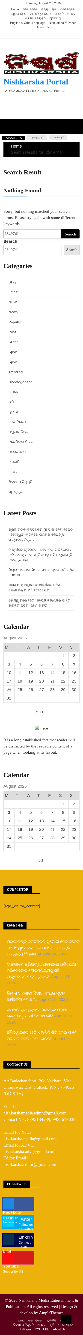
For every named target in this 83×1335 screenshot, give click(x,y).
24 (9, 690)
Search (10, 241)
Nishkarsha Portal (35, 81)
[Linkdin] (50, 34)
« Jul (39, 712)
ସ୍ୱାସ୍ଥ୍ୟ (55, 18)
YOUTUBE (42, 1329)
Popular (15, 322)
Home (15, 9)
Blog (12, 282)
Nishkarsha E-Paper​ (62, 23)
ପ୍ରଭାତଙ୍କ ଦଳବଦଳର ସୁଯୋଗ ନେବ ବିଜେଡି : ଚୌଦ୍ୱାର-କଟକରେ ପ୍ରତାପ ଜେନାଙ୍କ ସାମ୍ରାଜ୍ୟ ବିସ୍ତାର (41, 534)
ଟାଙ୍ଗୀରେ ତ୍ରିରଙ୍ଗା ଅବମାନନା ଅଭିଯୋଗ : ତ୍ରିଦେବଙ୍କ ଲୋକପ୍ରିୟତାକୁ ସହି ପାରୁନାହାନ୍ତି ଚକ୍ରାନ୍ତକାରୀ (41, 555)
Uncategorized (21, 382)
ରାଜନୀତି (59, 14)
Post (12, 332)
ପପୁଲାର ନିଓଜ (17, 14)
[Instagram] (43, 34)
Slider (13, 342)
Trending (16, 372)
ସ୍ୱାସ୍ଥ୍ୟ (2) (37, 137)
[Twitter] (37, 34)
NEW (13, 302)
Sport (13, 352)
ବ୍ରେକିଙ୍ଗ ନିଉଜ (40, 14)
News (13, 312)
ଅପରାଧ (71, 14)
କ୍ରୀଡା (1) (59, 137)
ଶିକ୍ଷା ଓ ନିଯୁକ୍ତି (35, 18)
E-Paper (25, 1329)
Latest (14, 292)
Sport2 (14, 362)
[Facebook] (30, 34)
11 (20, 673)
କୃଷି (54, 9)
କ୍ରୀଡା (13, 412)
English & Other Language (27, 23)
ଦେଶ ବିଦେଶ (30, 9)
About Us (43, 27)
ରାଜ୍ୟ (44, 9)
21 (52, 681)
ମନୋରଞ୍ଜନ (67, 9)
